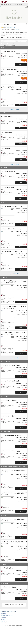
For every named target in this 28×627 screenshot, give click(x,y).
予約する (21, 64)
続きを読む (3, 35)
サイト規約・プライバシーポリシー (8, 611)
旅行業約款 (3, 617)
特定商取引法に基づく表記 (7, 615)
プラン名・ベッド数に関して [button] (9, 45)
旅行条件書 (3, 613)
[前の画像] (2, 14)
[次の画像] (26, 14)
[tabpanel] (14, 14)
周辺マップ (18, 29)
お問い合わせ (4, 622)
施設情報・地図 (10, 37)
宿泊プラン (3, 37)
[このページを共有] (26, 24)
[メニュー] (26, 2)
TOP (1, 4)
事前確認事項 (19, 37)
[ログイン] (23, 2)
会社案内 (3, 619)
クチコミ (25, 37)
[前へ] (3, 92)
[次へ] (13, 92)
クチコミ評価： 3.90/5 (11, 27)
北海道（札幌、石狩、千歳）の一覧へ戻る (14, 604)
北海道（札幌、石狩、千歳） (7, 4)
